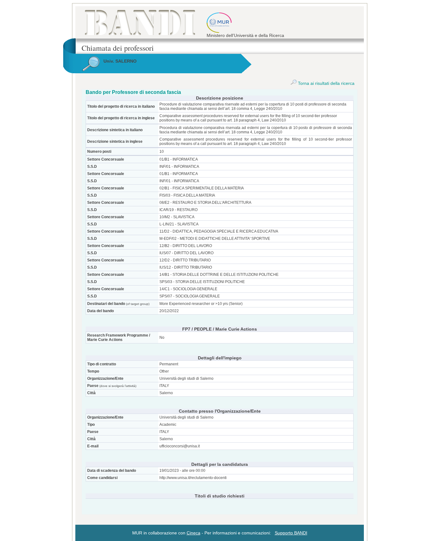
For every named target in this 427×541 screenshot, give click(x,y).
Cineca (193, 532)
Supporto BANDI (291, 532)
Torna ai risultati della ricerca (325, 83)
